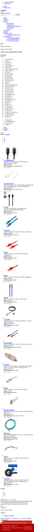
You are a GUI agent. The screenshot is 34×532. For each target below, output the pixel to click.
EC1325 (6, 207)
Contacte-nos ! (7, 3)
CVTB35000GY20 (9, 160)
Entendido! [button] (28, 527)
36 (4, 140)
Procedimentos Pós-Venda (13, 35)
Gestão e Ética (10, 24)
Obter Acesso (7, 7)
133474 (6, 456)
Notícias (6, 32)
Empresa (6, 22)
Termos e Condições (9, 515)
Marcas (5, 20)
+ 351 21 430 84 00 (9, 2)
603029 (6, 252)
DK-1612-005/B (8, 343)
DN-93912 (6, 364)
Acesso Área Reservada (13, 40)
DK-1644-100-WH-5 (9, 410)
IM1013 (6, 297)
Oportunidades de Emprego (14, 26)
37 (4, 141)
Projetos (9, 29)
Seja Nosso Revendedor (13, 39)
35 (4, 138)
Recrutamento (10, 27)
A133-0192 (7, 230)
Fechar (20, 52)
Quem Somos (10, 23)
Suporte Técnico (8, 33)
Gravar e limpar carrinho (11, 52)
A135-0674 (7, 478)
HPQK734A (7, 433)
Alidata (29, 518)
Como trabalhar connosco (13, 37)
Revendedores (7, 36)
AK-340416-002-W (9, 183)
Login (5, 6)
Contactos (6, 30)
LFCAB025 (7, 319)
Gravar (2, 52)
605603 (6, 388)
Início (5, 17)
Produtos (6, 19)
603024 (6, 275)
